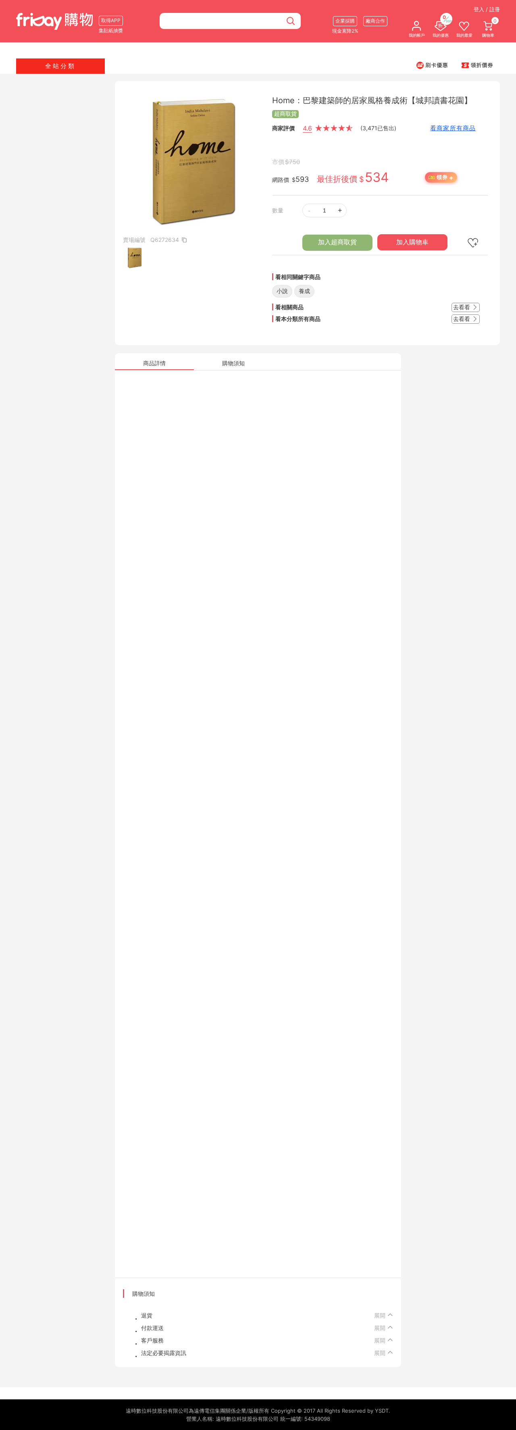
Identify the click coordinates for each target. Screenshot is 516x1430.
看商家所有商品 (453, 128)
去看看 (462, 307)
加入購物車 (412, 242)
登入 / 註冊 (487, 9)
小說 (282, 290)
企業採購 (345, 21)
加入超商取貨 (337, 242)
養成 (304, 290)
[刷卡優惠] (432, 65)
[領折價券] (477, 65)
